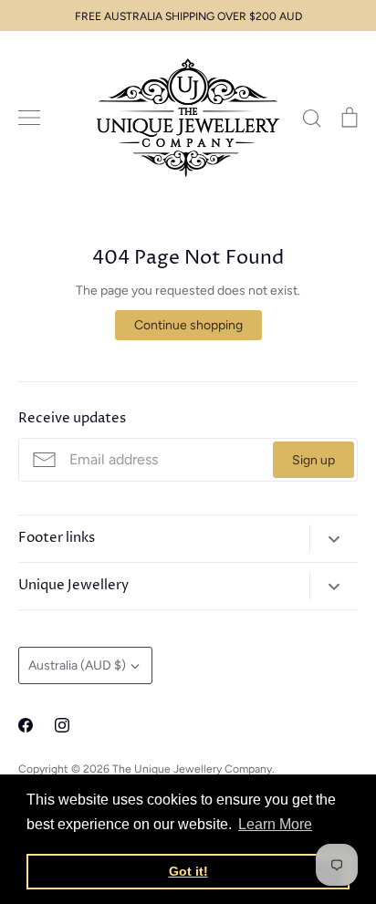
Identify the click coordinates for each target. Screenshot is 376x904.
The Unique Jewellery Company (192, 768)
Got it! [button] (188, 871)
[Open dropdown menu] (333, 539)
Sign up (313, 460)
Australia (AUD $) (77, 665)
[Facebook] (25, 725)
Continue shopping (188, 325)
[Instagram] (62, 725)
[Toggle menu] (29, 118)
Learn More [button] (275, 824)
